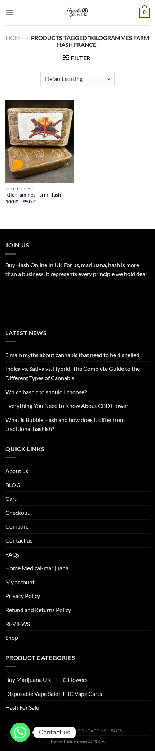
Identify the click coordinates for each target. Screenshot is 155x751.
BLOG (13, 484)
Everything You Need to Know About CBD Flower (66, 405)
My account (20, 582)
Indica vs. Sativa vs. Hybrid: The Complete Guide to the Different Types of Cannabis (72, 373)
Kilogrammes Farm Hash (33, 195)
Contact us (18, 540)
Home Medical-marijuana (36, 568)
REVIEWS (17, 623)
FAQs (12, 554)
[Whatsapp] (20, 732)
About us (16, 470)
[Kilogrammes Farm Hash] (39, 141)
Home (14, 37)
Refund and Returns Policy (38, 609)
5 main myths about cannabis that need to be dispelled (72, 354)
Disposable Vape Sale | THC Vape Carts (53, 693)
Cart (11, 498)
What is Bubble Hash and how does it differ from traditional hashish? (65, 424)
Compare (16, 526)
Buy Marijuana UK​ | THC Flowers (46, 679)
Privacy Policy (22, 595)
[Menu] (9, 12)
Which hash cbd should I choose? (46, 391)
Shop (11, 637)
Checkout (17, 512)
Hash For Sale (22, 707)
